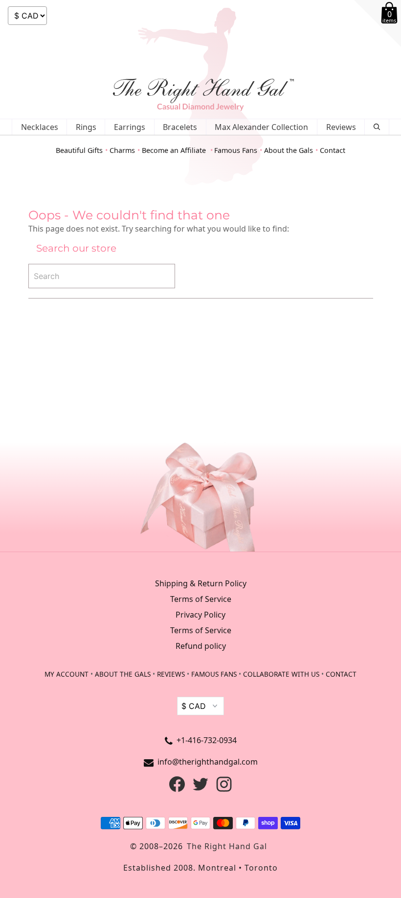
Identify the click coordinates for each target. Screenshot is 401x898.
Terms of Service (200, 599)
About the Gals (288, 150)
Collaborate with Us (281, 674)
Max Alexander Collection (261, 127)
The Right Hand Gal (227, 846)
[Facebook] (177, 789)
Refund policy (201, 646)
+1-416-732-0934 (207, 740)
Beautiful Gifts (79, 150)
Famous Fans (235, 150)
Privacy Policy (200, 614)
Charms (122, 150)
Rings (86, 127)
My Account (67, 674)
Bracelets (180, 127)
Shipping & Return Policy (200, 583)
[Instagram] (224, 789)
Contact (332, 150)
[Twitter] (200, 789)
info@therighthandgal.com (207, 761)
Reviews (341, 127)
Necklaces (39, 127)
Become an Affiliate (175, 150)
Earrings (129, 127)
